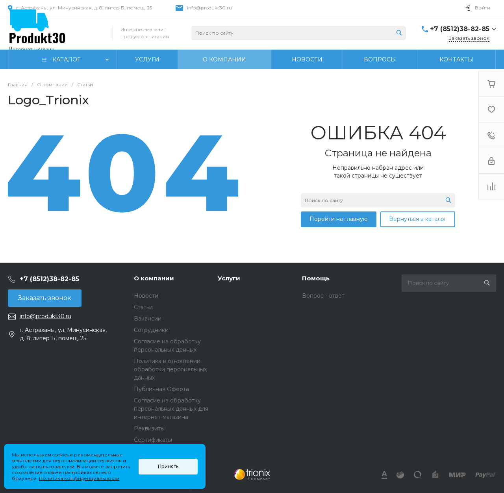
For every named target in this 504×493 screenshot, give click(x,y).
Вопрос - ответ (323, 295)
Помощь (316, 278)
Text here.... (252, 474)
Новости (146, 295)
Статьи (143, 307)
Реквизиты (149, 428)
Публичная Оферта (161, 389)
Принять (168, 466)
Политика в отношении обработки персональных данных (170, 369)
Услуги (229, 278)
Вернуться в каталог (418, 218)
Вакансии (147, 318)
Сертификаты (153, 439)
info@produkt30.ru (209, 8)
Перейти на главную (338, 218)
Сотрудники (151, 330)
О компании (154, 278)
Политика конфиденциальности (79, 478)
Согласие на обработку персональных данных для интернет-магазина (171, 409)
